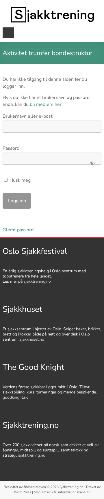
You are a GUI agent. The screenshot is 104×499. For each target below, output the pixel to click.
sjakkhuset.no (32, 339)
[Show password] (92, 163)
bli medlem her (46, 104)
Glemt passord (18, 230)
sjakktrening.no (37, 281)
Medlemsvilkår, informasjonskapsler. (62, 492)
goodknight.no (16, 397)
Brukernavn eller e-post (28, 116)
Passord (11, 148)
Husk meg (19, 180)
